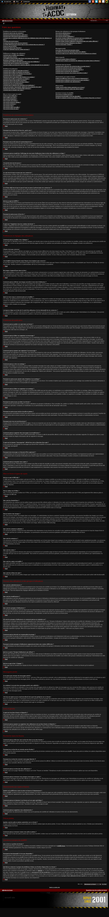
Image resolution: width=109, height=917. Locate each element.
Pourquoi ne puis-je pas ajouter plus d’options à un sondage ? (19, 77)
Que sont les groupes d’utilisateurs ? (65, 36)
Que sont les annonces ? (9, 104)
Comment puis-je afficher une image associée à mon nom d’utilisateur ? (21, 61)
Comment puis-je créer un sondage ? (12, 75)
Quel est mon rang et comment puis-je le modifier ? (16, 63)
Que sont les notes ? (8, 105)
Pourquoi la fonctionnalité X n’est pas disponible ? (68, 96)
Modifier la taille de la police (3, 23)
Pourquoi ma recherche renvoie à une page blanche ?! (70, 69)
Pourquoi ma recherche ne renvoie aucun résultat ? (69, 68)
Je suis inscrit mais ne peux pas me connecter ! (15, 43)
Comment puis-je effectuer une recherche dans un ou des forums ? (73, 66)
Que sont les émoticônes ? (10, 99)
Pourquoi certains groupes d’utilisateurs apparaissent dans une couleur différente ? (77, 41)
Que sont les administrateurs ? (63, 33)
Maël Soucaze (63, 893)
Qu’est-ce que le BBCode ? (10, 95)
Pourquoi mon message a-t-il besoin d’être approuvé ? (17, 88)
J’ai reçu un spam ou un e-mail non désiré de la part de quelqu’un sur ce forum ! (76, 53)
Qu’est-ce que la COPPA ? (10, 46)
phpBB (48, 892)
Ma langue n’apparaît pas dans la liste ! (13, 60)
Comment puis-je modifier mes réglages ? (14, 55)
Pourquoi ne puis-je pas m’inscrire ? (12, 47)
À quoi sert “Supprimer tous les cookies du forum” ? (16, 49)
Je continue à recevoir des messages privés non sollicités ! (71, 51)
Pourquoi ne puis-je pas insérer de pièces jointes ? (16, 82)
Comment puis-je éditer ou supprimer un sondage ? (16, 78)
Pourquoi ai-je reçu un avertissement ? (13, 83)
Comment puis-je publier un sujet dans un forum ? (16, 70)
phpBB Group (61, 846)
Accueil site (10, 897)
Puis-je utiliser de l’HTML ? (10, 97)
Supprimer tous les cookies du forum (96, 890)
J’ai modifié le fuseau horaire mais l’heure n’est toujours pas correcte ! (21, 58)
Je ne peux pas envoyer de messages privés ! (68, 50)
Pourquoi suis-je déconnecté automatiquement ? (15, 36)
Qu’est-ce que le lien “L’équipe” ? (64, 44)
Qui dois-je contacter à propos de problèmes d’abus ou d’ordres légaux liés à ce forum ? (78, 97)
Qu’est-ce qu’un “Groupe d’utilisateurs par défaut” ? (69, 43)
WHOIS (40, 870)
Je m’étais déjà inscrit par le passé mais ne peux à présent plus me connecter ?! (24, 44)
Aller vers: (80, 884)
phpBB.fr (73, 893)
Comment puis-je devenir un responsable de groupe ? (69, 39)
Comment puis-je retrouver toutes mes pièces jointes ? (70, 89)
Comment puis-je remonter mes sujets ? (13, 90)
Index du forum (8, 20)
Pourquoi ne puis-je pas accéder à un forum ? (15, 80)
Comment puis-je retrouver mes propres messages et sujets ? (72, 73)
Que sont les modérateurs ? (63, 34)
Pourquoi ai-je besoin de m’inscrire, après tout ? (15, 34)
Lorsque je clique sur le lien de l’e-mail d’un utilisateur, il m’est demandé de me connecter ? (26, 65)
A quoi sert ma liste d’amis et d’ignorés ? (66, 59)
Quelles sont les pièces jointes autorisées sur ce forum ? (70, 87)
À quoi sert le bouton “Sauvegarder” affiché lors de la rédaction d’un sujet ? (22, 87)
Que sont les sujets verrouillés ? (11, 107)
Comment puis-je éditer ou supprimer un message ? (16, 72)
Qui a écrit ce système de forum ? (64, 94)
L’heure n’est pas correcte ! (10, 56)
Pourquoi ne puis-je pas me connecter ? (13, 33)
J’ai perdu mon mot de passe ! (11, 41)
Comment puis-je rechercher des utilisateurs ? (67, 71)
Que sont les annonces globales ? (12, 102)
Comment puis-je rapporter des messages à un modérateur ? (19, 85)
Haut (6, 126)
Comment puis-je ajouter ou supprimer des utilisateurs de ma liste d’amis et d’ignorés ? (78, 60)
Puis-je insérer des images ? (10, 100)
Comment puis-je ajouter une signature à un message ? (17, 73)
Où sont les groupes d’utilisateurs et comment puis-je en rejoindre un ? (74, 38)
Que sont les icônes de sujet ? (11, 108)
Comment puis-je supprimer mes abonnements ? (68, 81)
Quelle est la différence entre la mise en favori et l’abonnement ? (72, 78)
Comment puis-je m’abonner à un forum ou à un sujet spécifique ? (72, 80)
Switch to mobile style (54, 887)
